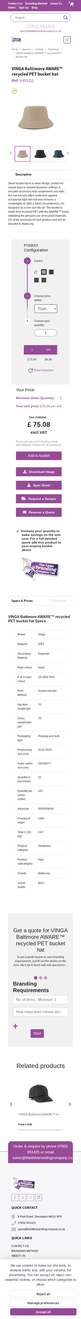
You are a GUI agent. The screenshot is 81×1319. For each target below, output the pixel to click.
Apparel (26, 49)
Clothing (39, 49)
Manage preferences (43, 1303)
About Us (56, 3)
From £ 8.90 (25, 1124)
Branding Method (36, 3)
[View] (22, 154)
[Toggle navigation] (67, 39)
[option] (40, 574)
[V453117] (45, 280)
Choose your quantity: (42, 323)
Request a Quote (41, 512)
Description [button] (24, 174)
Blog (34, 7)
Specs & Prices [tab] (22, 600)
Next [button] (70, 1104)
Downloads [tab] (59, 600)
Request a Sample (41, 499)
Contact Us (15, 3)
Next (37, 1033)
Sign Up (24, 7)
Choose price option (42, 298)
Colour (38, 261)
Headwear (53, 49)
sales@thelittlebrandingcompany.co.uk (40, 31)
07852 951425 (40, 26)
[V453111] (52, 272)
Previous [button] (11, 1104)
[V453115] (37, 280)
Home (12, 7)
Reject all (43, 1294)
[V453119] (45, 272)
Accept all (43, 1312)
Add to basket (39, 456)
